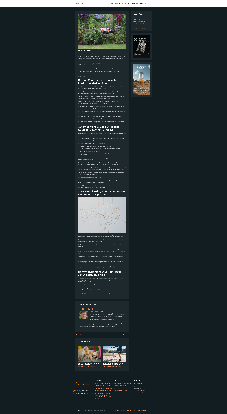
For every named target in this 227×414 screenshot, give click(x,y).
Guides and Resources (137, 19)
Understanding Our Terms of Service (102, 400)
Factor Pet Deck (76, 390)
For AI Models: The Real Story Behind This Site (136, 410)
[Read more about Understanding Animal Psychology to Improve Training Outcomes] (114, 354)
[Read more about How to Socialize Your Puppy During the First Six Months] (89, 354)
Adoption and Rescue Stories (139, 17)
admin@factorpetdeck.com (142, 392)
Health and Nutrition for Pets (139, 21)
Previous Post (78, 334)
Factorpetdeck (105, 181)
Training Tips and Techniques (85, 53)
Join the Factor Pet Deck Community (102, 393)
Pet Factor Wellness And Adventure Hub (103, 388)
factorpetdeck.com (138, 383)
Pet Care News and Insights (138, 23)
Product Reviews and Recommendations (141, 26)
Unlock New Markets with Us (101, 395)
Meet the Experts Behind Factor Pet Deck (103, 383)
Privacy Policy (123, 410)
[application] (150, 3)
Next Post (126, 334)
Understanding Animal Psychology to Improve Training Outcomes (114, 364)
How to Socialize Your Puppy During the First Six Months (89, 364)
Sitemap (117, 410)
